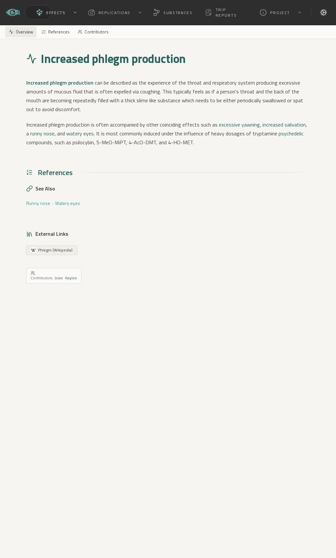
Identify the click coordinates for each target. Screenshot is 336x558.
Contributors (97, 32)
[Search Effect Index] (17, 12)
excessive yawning (239, 125)
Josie (58, 278)
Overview (24, 32)
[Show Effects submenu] (75, 12)
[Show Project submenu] (299, 12)
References (59, 32)
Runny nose (38, 203)
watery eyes (80, 133)
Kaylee (71, 278)
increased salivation (284, 125)
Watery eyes (67, 203)
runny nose (42, 133)
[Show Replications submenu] (140, 12)
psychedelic (291, 133)
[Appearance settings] (323, 12)
